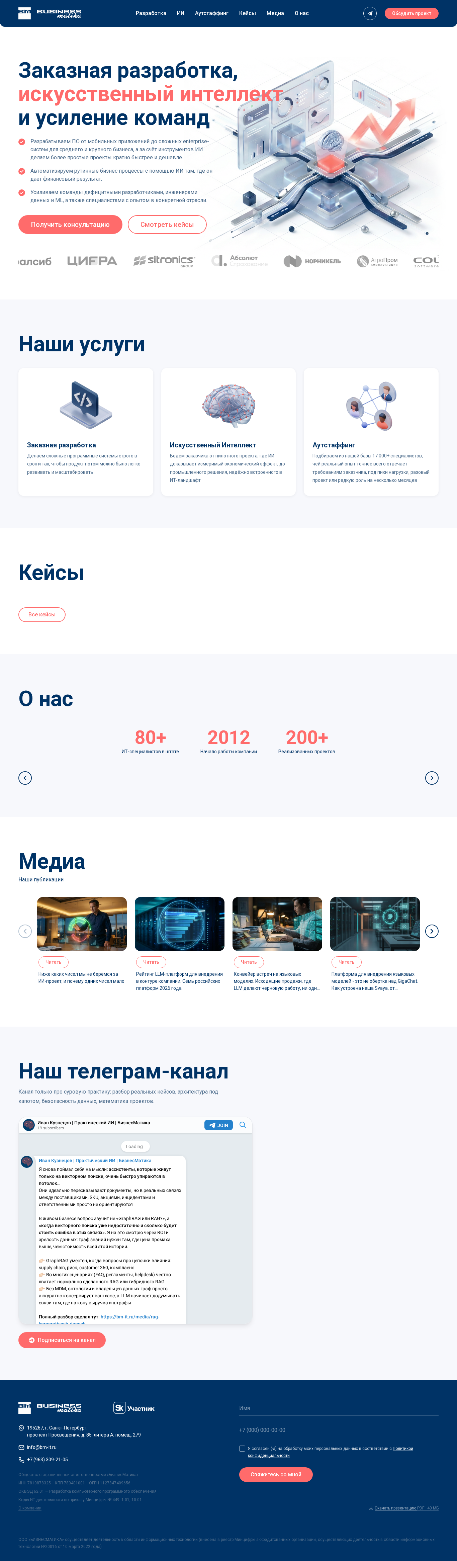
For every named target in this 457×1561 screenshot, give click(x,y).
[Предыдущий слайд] (25, 778)
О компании (29, 1508)
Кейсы (247, 13)
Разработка (151, 13)
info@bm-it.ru (42, 1447)
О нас (302, 13)
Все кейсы (42, 614)
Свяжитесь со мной (276, 1474)
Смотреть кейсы (167, 225)
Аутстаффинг (212, 13)
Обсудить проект (411, 13)
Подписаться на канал (67, 1340)
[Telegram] (370, 13)
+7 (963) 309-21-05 (47, 1459)
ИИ (180, 13)
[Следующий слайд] (432, 778)
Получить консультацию (70, 225)
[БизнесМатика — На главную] (49, 13)
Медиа (275, 13)
